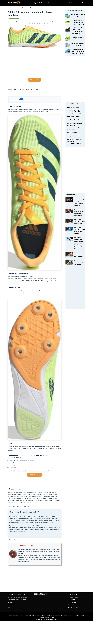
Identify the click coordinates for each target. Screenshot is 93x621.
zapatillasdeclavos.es (51, 619)
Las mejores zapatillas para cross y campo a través (79, 254)
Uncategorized (14, 7)
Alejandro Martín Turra (14, 17)
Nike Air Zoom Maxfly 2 (72, 132)
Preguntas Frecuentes (73, 597)
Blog (9, 607)
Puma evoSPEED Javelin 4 (73, 107)
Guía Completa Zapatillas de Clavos (16, 594)
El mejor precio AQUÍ (34, 474)
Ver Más (52, 617)
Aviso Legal (73, 602)
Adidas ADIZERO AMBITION (74, 143)
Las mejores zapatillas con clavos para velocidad (79, 221)
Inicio (9, 7)
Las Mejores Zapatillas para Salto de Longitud (79, 262)
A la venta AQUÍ (34, 79)
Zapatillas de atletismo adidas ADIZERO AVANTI (78, 22)
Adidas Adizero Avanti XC (73, 116)
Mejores (10, 602)
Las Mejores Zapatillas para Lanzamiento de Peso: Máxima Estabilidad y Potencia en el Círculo (74, 111)
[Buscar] (35, 3)
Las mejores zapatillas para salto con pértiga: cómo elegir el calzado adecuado (79, 201)
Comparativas (11, 604)
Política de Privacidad (73, 604)
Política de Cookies (73, 607)
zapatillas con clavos (37, 492)
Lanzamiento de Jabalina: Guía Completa (18, 597)
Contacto (73, 599)
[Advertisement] (34, 62)
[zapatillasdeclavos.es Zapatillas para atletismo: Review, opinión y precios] (14, 2)
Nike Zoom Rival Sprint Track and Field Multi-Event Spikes (78, 51)
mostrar (21, 99)
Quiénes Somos (73, 594)
